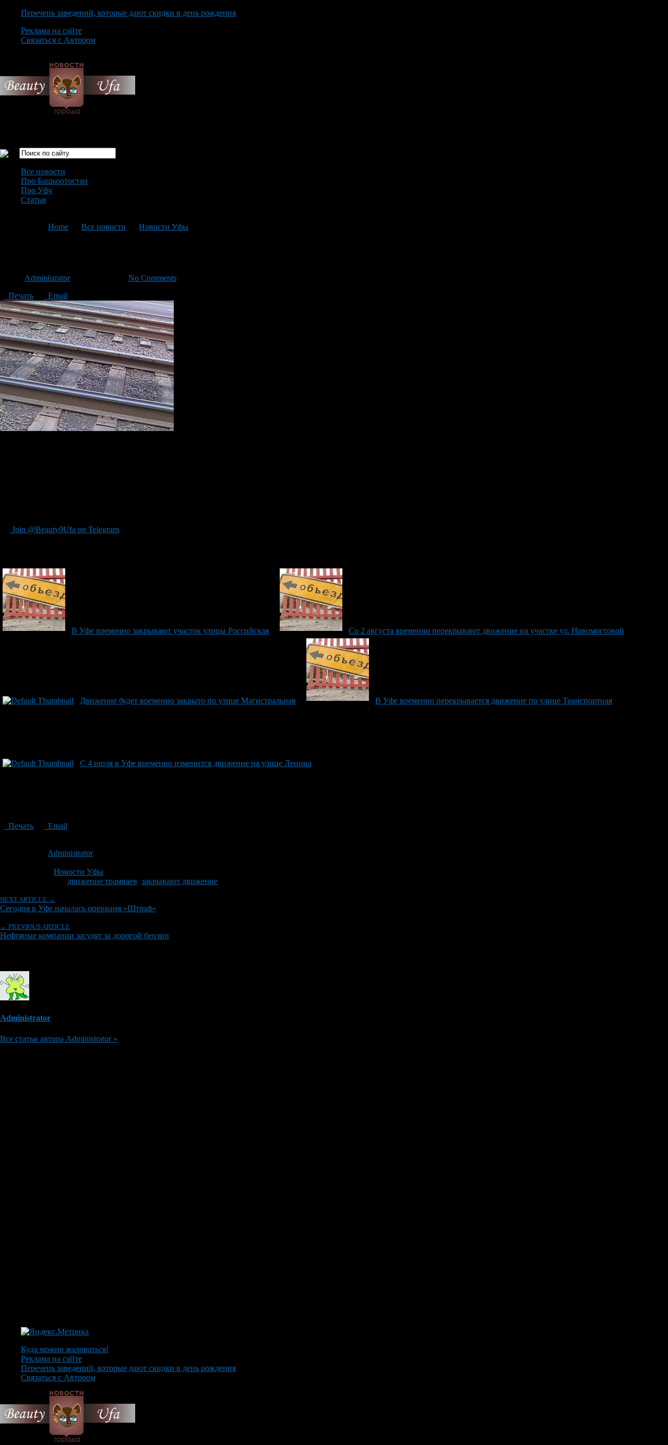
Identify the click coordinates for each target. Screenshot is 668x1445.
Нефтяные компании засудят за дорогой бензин (84, 931)
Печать (18, 295)
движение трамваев (102, 881)
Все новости (43, 171)
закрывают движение (179, 881)
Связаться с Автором (58, 39)
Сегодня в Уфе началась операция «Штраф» (78, 904)
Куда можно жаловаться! (65, 1349)
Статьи (33, 199)
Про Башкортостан (54, 180)
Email (55, 295)
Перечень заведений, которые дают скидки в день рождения (128, 12)
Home (58, 226)
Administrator (47, 277)
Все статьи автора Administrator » (58, 1038)
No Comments (152, 277)
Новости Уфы (163, 226)
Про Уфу (37, 190)
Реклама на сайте (51, 30)
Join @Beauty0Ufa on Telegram (64, 529)
